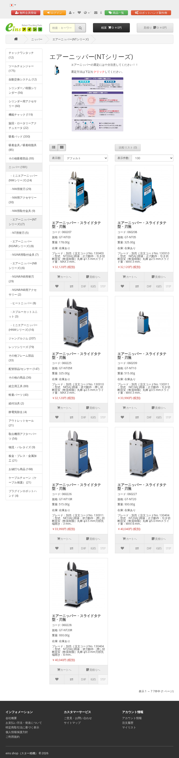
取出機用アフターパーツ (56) (23, 436)
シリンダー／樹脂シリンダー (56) (23, 90)
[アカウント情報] (72, 13)
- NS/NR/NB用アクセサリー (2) (23, 292)
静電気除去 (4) (18, 412)
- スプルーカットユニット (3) (23, 314)
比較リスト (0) (128, 147)
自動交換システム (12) (23, 79)
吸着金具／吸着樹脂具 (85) (23, 147)
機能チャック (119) (21, 115)
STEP (103, 286)
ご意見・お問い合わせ (78, 718)
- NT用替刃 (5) (18, 233)
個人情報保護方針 (17, 732)
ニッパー (36, 39)
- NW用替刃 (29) (20, 189)
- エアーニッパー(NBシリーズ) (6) (23, 265)
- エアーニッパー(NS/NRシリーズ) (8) (21, 243)
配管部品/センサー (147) (24, 369)
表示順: (56, 158)
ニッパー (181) (18, 167)
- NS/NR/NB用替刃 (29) (21, 279)
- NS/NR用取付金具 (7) (23, 255)
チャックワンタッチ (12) (21, 55)
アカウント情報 (132, 718)
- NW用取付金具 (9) (22, 211)
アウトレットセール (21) (21, 423)
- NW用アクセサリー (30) (23, 200)
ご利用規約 (13, 737)
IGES (93, 286)
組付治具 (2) (16, 403)
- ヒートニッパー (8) (22, 303)
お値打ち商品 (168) (21, 469)
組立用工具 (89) (18, 386)
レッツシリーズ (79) (21, 347)
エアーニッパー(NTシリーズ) (70, 39)
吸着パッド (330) (19, 136)
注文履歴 (127, 723)
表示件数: (123, 158)
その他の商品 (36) (20, 377)
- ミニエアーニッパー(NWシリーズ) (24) (23, 178)
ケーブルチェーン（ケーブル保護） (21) (23, 480)
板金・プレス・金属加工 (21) (23, 458)
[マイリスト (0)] (79, 13)
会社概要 (11, 718)
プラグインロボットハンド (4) (23, 493)
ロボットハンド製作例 (152, 13)
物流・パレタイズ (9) (22, 447)
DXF (83, 286)
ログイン (56, 13)
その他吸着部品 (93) (21, 158)
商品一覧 (118, 13)
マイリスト (129, 727)
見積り (155, 28)
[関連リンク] (87, 13)
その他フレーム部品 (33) (21, 358)
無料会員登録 (27, 13)
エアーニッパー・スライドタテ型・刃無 (76, 224)
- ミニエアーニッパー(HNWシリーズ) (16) (23, 327)
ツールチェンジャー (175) (21, 68)
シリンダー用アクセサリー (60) (23, 103)
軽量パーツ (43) (18, 395)
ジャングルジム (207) (22, 338)
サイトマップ (72, 723)
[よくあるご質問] (101, 13)
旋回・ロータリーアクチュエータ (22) (23, 125)
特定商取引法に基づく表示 (22, 727)
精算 (111, 28)
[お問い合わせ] (95, 13)
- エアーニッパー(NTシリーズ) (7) (23, 221)
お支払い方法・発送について (24, 723)
